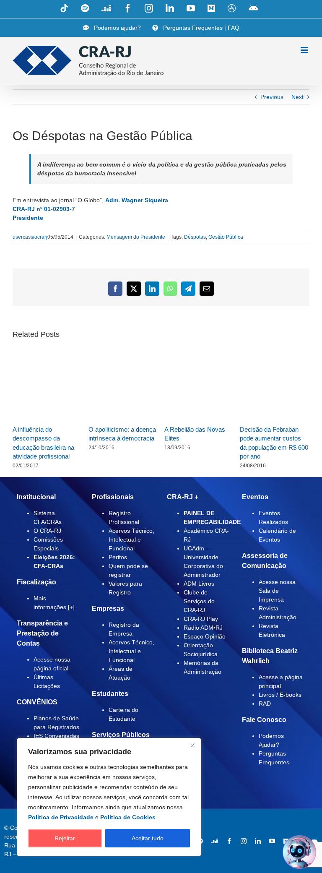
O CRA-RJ (47, 530)
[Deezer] (214, 841)
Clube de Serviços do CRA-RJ (199, 601)
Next (297, 97)
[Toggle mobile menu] (305, 50)
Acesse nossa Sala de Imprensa (277, 591)
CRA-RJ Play (201, 618)
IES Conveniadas (56, 735)
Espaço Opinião (205, 636)
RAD (265, 703)
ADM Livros (199, 583)
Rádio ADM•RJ (203, 627)
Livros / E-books (280, 694)
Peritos (118, 557)
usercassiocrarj (30, 237)
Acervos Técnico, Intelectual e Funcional (131, 539)
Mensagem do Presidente (135, 237)
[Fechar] (192, 745)
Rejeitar (65, 838)
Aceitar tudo (148, 838)
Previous (271, 97)
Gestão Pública (225, 237)
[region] (109, 797)
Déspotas (195, 237)
